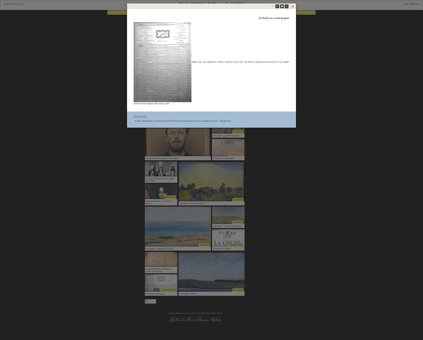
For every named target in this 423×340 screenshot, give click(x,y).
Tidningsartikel (225, 121)
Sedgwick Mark (147, 121)
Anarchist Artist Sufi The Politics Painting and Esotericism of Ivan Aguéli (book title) (186, 121)
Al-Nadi (137, 121)
